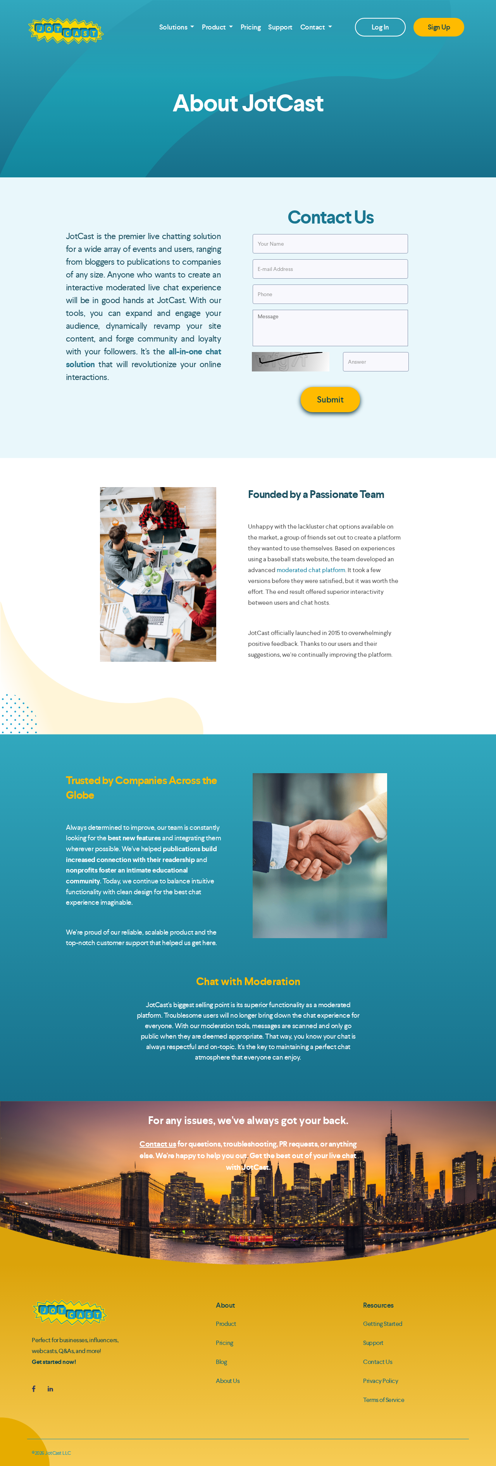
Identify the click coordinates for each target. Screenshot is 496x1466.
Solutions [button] (174, 27)
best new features (134, 838)
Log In (380, 27)
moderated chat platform (311, 570)
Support (280, 27)
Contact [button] (313, 27)
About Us (227, 1381)
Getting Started (383, 1324)
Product (226, 1324)
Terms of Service (383, 1400)
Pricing (251, 27)
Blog (221, 1362)
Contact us (158, 1144)
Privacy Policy (380, 1381)
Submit (330, 399)
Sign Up (439, 27)
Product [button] (214, 27)
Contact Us (377, 1362)
